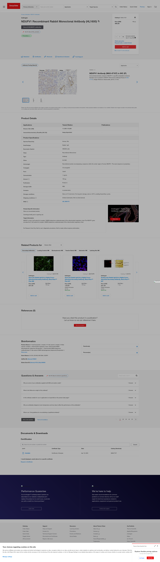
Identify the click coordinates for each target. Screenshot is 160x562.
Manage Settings (7, 556)
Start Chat (150, 558)
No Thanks (142, 558)
